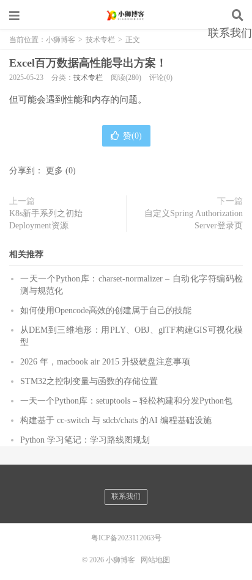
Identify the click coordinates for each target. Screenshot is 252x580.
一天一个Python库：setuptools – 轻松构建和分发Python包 (126, 400)
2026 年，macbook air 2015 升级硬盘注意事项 (105, 361)
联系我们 (230, 33)
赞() (132, 135)
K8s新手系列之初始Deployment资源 (46, 219)
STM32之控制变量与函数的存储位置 (89, 381)
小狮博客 (126, 15)
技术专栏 (88, 77)
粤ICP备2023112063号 (126, 538)
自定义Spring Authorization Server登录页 (193, 219)
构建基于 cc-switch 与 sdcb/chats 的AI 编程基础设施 (116, 420)
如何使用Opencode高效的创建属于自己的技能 (105, 310)
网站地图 (155, 560)
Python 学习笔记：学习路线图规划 (85, 439)
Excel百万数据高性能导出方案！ (88, 63)
